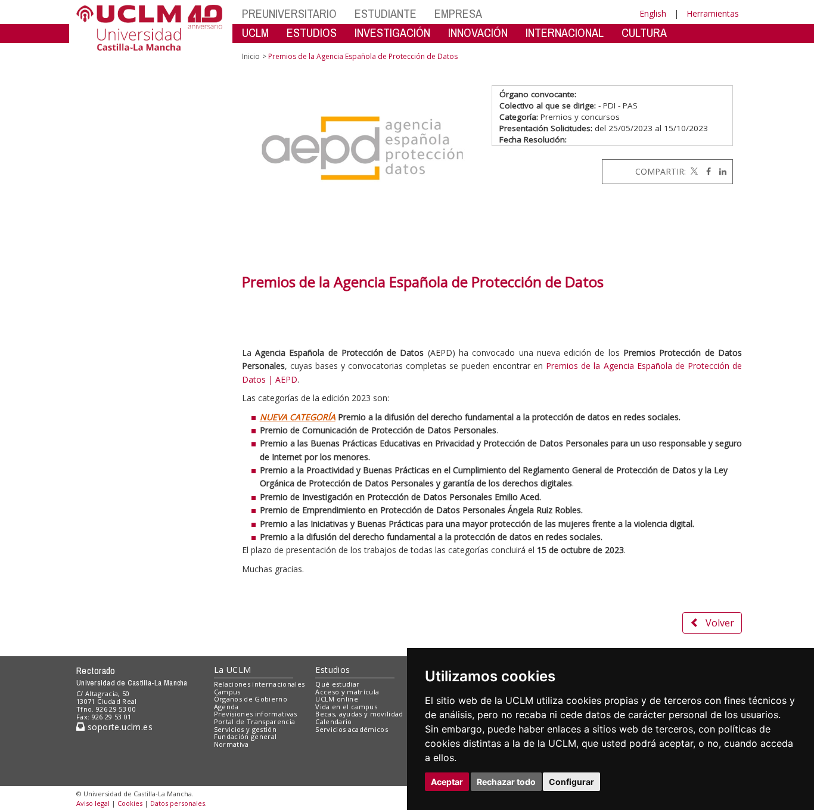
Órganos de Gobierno (250, 698)
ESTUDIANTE (386, 13)
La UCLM (232, 669)
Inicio (251, 56)
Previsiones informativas (255, 713)
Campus (227, 691)
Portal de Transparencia (255, 721)
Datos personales (177, 803)
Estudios (332, 669)
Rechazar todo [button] (506, 782)
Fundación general (245, 736)
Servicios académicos (351, 729)
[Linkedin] (719, 171)
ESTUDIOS (312, 32)
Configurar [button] (571, 782)
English (652, 13)
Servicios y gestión (245, 729)
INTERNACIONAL (565, 32)
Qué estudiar (337, 683)
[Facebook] (705, 171)
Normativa (231, 744)
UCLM (255, 32)
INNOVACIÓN (478, 32)
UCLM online (336, 698)
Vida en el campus (346, 706)
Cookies (129, 803)
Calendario (333, 721)
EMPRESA (458, 13)
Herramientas (712, 13)
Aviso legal (93, 803)
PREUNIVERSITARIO (289, 13)
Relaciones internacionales (259, 683)
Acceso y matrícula (347, 691)
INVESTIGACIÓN (392, 32)
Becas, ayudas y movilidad (359, 713)
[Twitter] (693, 171)
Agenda (226, 706)
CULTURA (644, 32)
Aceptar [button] (447, 782)
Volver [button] (720, 622)
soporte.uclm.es (119, 727)
